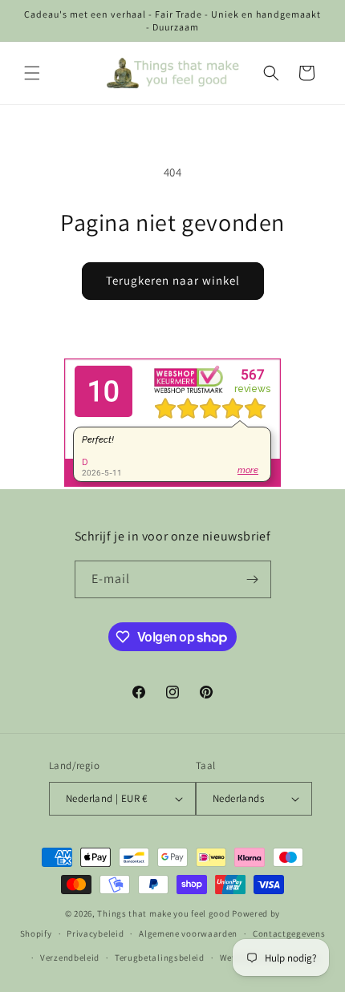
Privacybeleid (95, 933)
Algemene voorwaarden (188, 933)
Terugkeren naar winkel (173, 280)
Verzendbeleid (69, 957)
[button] (32, 73)
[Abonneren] (252, 579)
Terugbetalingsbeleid (160, 957)
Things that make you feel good (163, 913)
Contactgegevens (289, 933)
